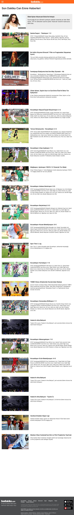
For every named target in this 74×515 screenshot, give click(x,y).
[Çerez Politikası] (52, 512)
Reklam (8, 505)
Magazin (50, 500)
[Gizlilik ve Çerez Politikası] (42, 512)
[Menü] (2, 1)
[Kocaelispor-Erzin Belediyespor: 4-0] (15, 366)
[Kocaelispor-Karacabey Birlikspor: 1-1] (15, 308)
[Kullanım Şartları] (24, 512)
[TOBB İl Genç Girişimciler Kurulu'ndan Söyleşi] (15, 289)
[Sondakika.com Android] (68, 504)
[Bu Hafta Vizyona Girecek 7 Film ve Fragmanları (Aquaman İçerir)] (15, 59)
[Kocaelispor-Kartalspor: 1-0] (15, 270)
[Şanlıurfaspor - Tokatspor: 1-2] (15, 40)
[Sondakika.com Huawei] (68, 508)
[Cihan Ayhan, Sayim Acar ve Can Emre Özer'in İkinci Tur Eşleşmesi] (15, 98)
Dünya (34, 500)
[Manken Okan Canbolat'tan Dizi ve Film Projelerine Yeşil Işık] (15, 442)
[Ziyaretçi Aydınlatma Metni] (38, 514)
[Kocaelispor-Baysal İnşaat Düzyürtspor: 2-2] (15, 117)
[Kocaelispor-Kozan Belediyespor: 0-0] (15, 232)
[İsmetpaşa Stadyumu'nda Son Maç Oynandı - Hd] (15, 79)
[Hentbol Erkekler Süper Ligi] (15, 423)
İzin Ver (49, 11)
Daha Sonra (40, 11)
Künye (15, 505)
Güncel (30, 500)
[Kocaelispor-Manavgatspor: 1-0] (15, 346)
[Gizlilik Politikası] (32, 512)
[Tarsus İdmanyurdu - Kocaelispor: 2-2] (15, 136)
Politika (22, 502)
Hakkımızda (3, 505)
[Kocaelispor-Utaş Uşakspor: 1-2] (15, 155)
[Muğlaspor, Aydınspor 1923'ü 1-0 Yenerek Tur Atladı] (15, 174)
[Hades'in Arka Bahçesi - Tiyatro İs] (15, 404)
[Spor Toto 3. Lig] (15, 251)
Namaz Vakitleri (30, 502)
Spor (45, 500)
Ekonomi (40, 500)
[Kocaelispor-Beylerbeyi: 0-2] (15, 212)
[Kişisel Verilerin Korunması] (26, 514)
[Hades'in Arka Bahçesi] (15, 327)
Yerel (55, 500)
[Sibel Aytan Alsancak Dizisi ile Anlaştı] (14, 21)
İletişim (11, 505)
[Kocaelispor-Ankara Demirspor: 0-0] (15, 193)
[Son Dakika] (8, 501)
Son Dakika (23, 500)
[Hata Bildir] (47, 514)
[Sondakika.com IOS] (68, 501)
